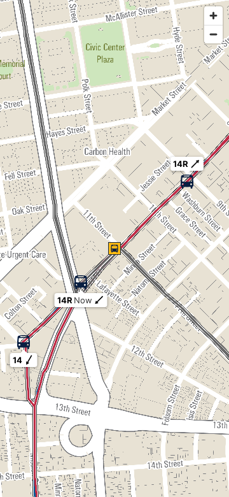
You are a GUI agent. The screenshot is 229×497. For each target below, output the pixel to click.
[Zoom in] (213, 15)
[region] (114, 248)
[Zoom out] (213, 34)
